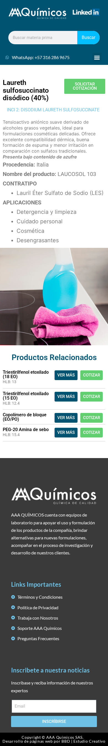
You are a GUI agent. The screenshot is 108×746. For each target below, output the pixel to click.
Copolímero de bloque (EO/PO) (25, 417)
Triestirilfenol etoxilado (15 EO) (26, 396)
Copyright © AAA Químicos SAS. (52, 737)
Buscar (88, 37)
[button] (97, 57)
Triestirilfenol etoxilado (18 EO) (26, 374)
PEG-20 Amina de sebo (26, 429)
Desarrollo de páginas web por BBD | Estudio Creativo (53, 741)
